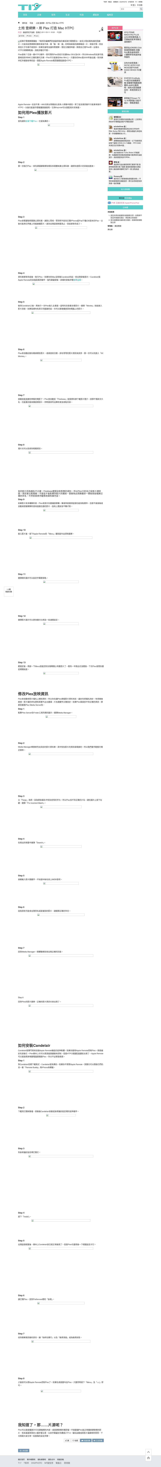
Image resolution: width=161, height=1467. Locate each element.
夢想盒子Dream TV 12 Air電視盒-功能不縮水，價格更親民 (132, 100)
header (148, 1452)
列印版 (22, 36)
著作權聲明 (31, 1459)
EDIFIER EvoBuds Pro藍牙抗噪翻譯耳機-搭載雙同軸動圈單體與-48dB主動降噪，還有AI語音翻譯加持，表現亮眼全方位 (133, 85)
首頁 (25, 14)
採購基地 (115, 2)
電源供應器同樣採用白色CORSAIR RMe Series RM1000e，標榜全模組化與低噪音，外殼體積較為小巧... (125, 131)
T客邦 (105, 2)
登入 (134, 5)
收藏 (76, 1440)
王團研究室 (120, 203)
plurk (36, 36)
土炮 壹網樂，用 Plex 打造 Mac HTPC (50, 23)
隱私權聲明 (42, 1459)
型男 (53, 14)
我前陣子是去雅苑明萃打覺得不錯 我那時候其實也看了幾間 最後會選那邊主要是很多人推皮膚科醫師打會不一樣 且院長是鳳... (125, 168)
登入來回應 (24, 1450)
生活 (68, 14)
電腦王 (110, 2)
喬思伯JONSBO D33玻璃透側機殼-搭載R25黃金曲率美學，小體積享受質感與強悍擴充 (133, 52)
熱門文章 (115, 28)
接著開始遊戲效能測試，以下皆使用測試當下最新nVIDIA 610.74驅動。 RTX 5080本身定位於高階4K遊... (125, 142)
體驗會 (96, 14)
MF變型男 (131, 2)
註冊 (140, 5)
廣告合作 (51, 1459)
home (148, 1458)
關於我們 (21, 1459)
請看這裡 (77, 280)
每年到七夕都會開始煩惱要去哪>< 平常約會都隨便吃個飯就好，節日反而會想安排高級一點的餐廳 (125, 180)
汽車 (113, 203)
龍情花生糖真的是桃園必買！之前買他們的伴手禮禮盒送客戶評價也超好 (125, 120)
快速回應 (86, 1440)
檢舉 (60, 32)
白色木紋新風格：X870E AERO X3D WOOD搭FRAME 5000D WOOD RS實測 (132, 67)
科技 (82, 14)
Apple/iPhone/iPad (132, 203)
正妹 (39, 14)
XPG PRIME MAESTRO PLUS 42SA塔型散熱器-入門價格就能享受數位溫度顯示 (132, 37)
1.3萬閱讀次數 (8, 590)
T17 (30, 6)
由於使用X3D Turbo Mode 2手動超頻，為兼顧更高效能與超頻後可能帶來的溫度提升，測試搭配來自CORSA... (125, 154)
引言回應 (98, 1440)
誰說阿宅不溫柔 (29, 32)
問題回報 (60, 1459)
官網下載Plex (31, 121)
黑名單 (110, 229)
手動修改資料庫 (46, 495)
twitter (30, 36)
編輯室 (110, 14)
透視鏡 (140, 2)
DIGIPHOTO (123, 2)
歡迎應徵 (118, 226)
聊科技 (24, 23)
